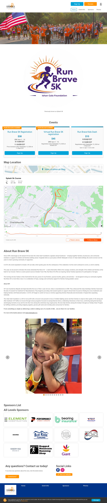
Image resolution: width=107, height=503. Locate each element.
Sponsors (91, 9)
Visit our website (65, 474)
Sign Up (77, 4)
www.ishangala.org (31, 313)
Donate (90, 4)
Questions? (12, 477)
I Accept (96, 500)
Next (100, 357)
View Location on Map (55, 169)
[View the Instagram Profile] (62, 470)
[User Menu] (100, 4)
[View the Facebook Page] (58, 470)
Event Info (82, 9)
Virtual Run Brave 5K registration (53, 133)
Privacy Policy (24, 500)
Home (74, 9)
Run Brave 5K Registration (20, 132)
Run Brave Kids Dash (87, 132)
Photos (99, 9)
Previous (8, 357)
